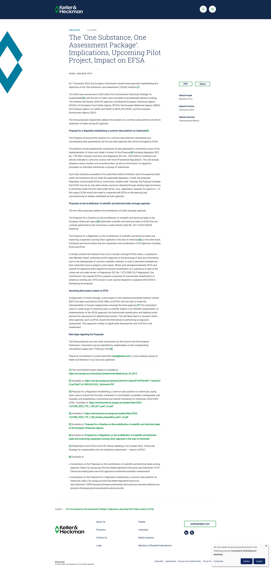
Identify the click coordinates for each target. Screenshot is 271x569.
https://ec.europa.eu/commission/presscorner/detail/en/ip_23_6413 (103, 373)
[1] (138, 87)
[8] (111, 349)
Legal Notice (170, 561)
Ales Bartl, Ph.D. (84, 73)
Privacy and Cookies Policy (189, 561)
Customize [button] (218, 561)
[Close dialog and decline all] (266, 545)
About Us (100, 522)
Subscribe (159, 561)
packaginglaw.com (200, 523)
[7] (138, 305)
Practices (100, 529)
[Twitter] (192, 533)
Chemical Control (186, 110)
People (141, 522)
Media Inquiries (146, 537)
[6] (140, 239)
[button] (203, 9)
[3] (147, 130)
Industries (143, 529)
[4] (132, 152)
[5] (98, 221)
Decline (246, 561)
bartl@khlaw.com (121, 356)
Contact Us (101, 537)
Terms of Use (208, 561)
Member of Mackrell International (154, 545)
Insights (58, 509)
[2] (84, 98)
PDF (185, 84)
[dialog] (240, 555)
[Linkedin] (186, 533)
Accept (259, 561)
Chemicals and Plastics (189, 121)
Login (99, 545)
